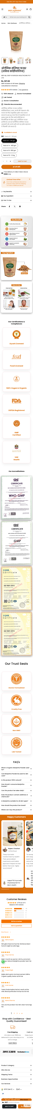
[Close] (29, 179)
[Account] (27, 9)
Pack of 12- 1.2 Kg (9, 155)
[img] (5, 937)
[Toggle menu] (2, 9)
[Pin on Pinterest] (20, 206)
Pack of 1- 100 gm (9, 141)
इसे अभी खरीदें (16, 167)
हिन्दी (18, 1090)
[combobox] (16, 17)
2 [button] (14, 1013)
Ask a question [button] (16, 926)
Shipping (22, 83)
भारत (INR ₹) (8, 1089)
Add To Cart (9, 1106)
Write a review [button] (16, 921)
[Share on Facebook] (9, 206)
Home (3, 23)
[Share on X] (15, 206)
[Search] (29, 17)
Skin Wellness (12, 23)
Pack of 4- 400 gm (9, 145)
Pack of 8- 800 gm (9, 150)
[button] (5, 90)
